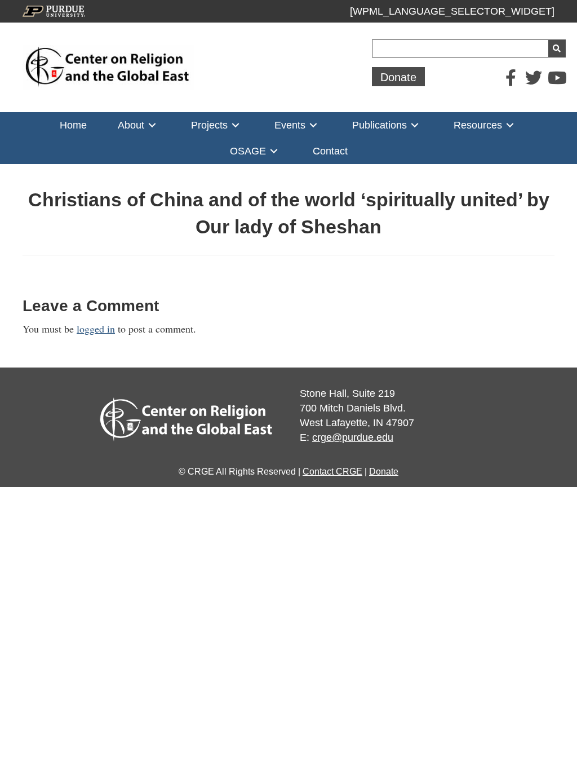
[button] (398, 76)
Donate (383, 471)
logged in (96, 328)
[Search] (556, 48)
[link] (73, 125)
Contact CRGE (332, 471)
